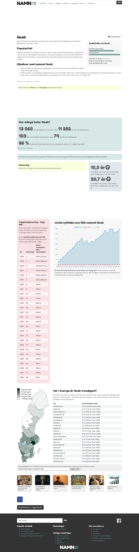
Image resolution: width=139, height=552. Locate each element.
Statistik (43, 3)
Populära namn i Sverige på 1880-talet (95, 488)
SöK (119, 2)
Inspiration (74, 3)
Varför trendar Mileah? (112, 487)
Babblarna (60, 543)
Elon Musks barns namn (59, 487)
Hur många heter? (27, 531)
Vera (40, 242)
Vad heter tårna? (63, 536)
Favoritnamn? (115, 37)
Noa (103, 59)
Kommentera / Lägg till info (30, 507)
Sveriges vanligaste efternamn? (32, 536)
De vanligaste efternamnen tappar (40, 488)
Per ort (82, 3)
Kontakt (95, 531)
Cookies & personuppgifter (102, 538)
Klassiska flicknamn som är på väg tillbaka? (24, 488)
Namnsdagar (61, 529)
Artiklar (58, 3)
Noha (107, 59)
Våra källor (96, 534)
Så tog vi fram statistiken (102, 536)
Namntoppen (25, 529)
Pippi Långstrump (63, 538)
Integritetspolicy (98, 540)
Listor (51, 3)
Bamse (59, 540)
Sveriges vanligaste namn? (30, 534)
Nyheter (66, 3)
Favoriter (91, 3)
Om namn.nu (97, 529)
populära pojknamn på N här (34, 237)
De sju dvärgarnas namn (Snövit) (77, 487)
